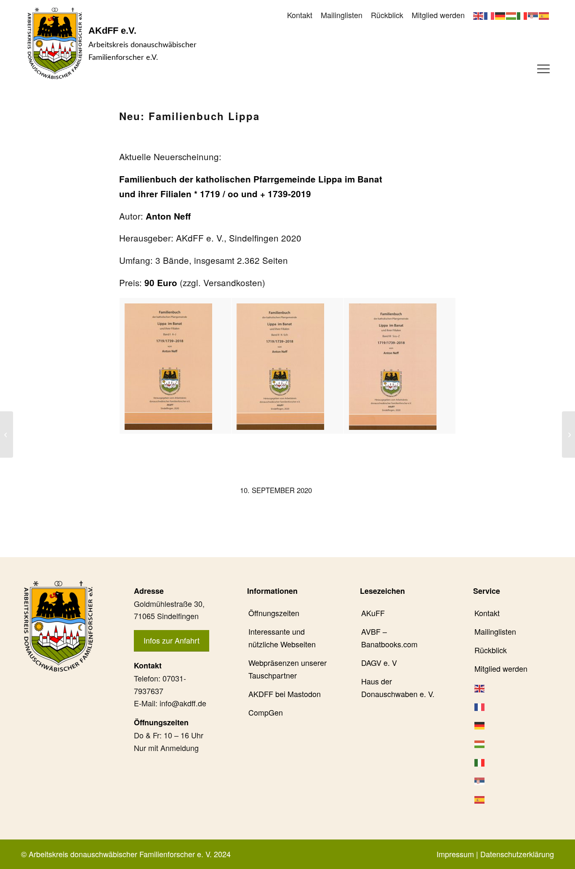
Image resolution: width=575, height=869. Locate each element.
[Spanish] (544, 14)
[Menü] (543, 68)
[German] (500, 14)
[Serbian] (533, 14)
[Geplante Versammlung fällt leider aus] (6, 434)
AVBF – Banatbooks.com (389, 637)
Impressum (455, 853)
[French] (489, 14)
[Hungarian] (511, 14)
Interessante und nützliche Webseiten (282, 637)
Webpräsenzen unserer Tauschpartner (287, 669)
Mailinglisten (341, 14)
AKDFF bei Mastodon (284, 693)
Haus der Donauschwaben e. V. (397, 687)
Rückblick (387, 14)
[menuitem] (300, 15)
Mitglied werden (438, 14)
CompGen (265, 712)
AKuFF (373, 612)
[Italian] (522, 14)
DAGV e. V (379, 662)
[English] (478, 14)
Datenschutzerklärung (517, 853)
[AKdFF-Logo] (54, 43)
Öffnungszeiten (273, 612)
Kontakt (299, 14)
